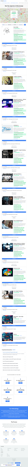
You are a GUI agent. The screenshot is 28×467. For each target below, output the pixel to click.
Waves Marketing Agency (18, 220)
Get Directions (14, 17)
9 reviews (21, 269)
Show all (26, 13)
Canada (2, 449)
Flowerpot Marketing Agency (18, 51)
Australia (2, 450)
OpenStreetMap (23, 22)
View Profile (14, 43)
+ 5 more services (15, 186)
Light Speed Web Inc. (17, 173)
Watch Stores (22, 450)
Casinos (8, 450)
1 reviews (21, 335)
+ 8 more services (15, 41)
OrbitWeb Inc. (16, 125)
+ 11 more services (15, 65)
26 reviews (21, 152)
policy (6, 465)
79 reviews (21, 28)
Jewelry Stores (16, 448)
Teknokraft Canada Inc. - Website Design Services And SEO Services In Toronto (19, 100)
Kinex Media (15, 27)
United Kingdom (9, 448)
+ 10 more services (15, 163)
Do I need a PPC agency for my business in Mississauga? (10, 365)
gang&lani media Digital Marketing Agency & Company (19, 197)
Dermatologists (23, 448)
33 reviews (21, 126)
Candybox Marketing (17, 76)
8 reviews (21, 292)
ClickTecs (15, 334)
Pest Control (15, 450)
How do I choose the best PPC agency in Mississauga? (10, 352)
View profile (14, 15)
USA (1, 448)
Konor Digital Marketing (17, 291)
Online (8, 449)
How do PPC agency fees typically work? (8, 361)
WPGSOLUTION (16, 268)
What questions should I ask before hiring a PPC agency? (10, 363)
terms (12, 464)
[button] (14, 19)
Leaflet (20, 22)
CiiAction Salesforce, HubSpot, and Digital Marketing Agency (19, 244)
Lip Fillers (15, 449)
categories (2, 446)
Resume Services (23, 449)
